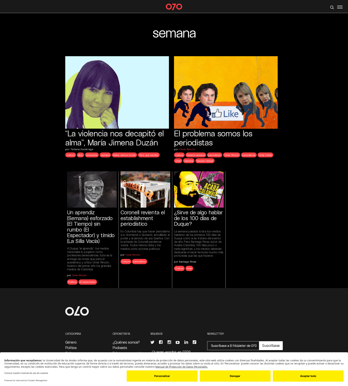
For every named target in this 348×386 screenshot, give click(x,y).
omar (178, 160)
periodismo (214, 154)
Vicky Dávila (265, 154)
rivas (189, 268)
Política (72, 281)
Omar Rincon (231, 154)
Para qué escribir (148, 154)
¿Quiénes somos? (126, 342)
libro (80, 154)
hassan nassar (205, 160)
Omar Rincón (187, 149)
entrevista (92, 154)
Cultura (71, 154)
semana (105, 154)
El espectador (88, 281)
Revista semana (196, 154)
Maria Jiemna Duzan (124, 154)
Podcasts (120, 347)
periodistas (248, 154)
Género (70, 342)
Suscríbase (271, 345)
